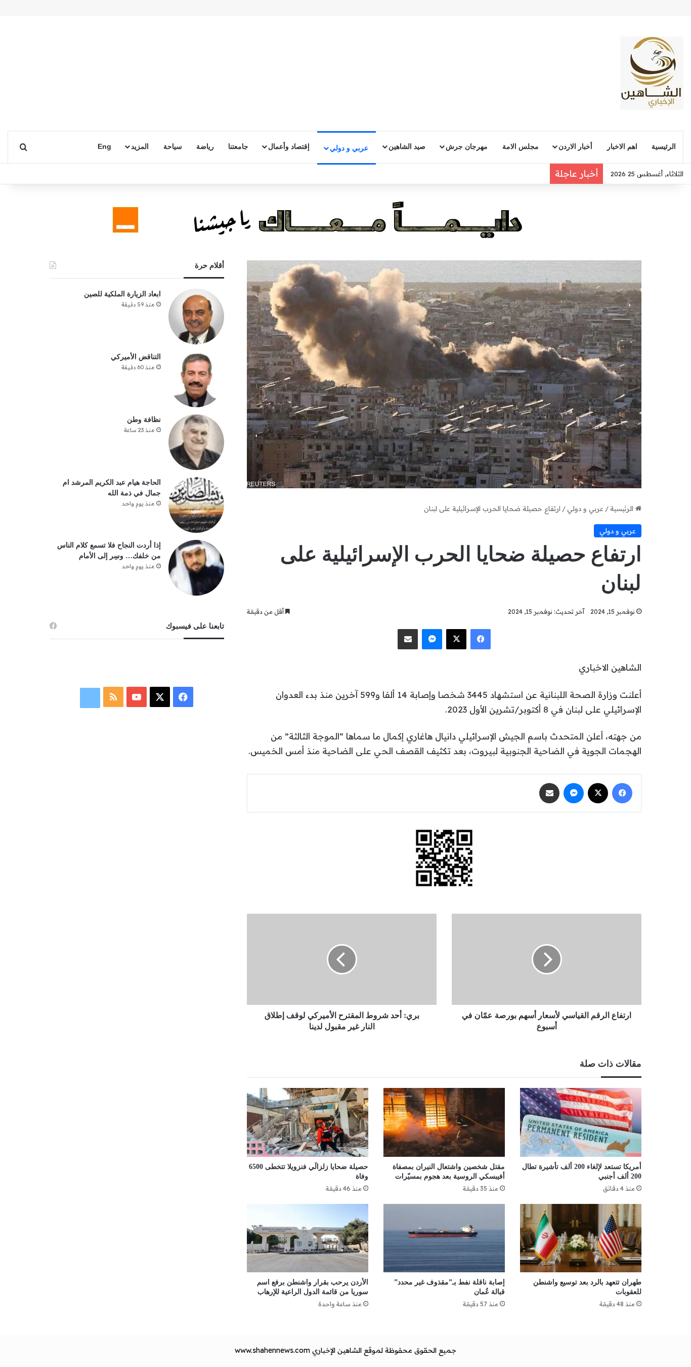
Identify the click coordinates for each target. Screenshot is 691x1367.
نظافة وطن (144, 419)
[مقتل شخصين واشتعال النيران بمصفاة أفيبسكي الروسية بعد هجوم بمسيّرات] (444, 1122)
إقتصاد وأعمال (289, 146)
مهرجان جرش (467, 146)
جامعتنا (238, 146)
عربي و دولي (349, 148)
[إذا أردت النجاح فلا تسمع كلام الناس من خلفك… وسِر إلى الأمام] (196, 568)
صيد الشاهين (406, 146)
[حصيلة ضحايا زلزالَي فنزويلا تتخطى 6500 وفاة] (307, 1122)
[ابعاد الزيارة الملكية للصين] (196, 316)
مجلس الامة (520, 146)
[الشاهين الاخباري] (651, 73)
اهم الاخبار (622, 146)
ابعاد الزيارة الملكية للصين (122, 294)
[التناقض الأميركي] (196, 379)
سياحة (172, 146)
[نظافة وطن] (196, 442)
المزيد (140, 146)
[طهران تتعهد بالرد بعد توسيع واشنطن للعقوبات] (580, 1238)
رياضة (205, 146)
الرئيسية (664, 146)
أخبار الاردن (575, 146)
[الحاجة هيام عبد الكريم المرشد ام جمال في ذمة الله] (196, 505)
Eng (104, 146)
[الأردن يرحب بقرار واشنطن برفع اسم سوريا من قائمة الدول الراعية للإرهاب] (307, 1238)
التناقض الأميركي (136, 357)
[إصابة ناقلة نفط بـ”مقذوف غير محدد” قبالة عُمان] (444, 1238)
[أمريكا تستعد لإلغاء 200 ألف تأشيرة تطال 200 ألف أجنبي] (580, 1122)
